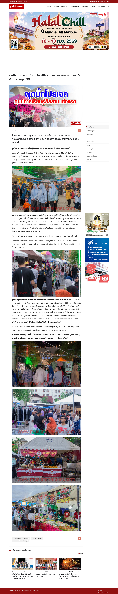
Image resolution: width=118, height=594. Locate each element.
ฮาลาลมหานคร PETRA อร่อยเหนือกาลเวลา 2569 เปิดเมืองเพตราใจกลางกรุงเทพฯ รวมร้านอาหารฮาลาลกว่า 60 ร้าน (46, 575)
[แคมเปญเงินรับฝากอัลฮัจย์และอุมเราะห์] (97, 225)
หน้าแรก (48, 7)
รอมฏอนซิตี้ (27, 538)
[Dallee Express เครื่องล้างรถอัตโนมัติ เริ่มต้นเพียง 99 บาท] (97, 272)
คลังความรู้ (84, 7)
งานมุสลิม (26, 541)
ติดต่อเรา (106, 592)
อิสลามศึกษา (75, 7)
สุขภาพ (93, 7)
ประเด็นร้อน (64, 7)
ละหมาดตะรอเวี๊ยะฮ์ (17, 541)
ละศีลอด (40, 538)
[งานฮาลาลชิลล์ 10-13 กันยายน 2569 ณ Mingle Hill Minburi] (59, 31)
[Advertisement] (59, 61)
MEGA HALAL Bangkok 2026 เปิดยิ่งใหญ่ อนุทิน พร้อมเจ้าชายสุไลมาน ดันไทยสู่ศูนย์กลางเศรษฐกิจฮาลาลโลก (69, 575)
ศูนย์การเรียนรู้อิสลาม (18, 538)
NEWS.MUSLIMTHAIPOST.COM (99, 1)
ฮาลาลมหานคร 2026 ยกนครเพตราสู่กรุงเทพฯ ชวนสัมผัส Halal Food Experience (22, 574)
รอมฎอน (34, 538)
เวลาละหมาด (101, 7)
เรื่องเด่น (56, 7)
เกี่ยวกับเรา (100, 592)
